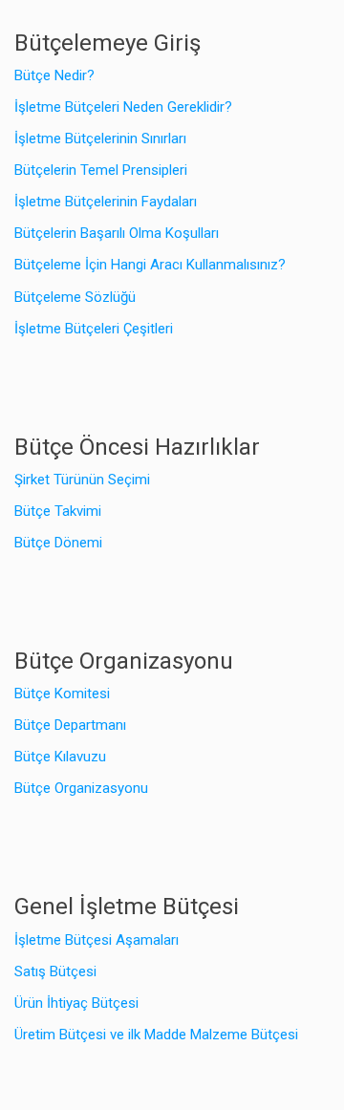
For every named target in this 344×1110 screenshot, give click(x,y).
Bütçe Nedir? (54, 75)
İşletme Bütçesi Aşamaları (96, 940)
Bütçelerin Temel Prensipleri (100, 170)
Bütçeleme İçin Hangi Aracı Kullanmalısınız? (150, 264)
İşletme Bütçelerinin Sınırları (100, 138)
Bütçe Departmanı (70, 725)
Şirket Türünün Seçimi (82, 479)
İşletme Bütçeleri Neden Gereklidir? (123, 107)
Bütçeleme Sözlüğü (75, 297)
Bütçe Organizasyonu (81, 788)
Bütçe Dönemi (58, 542)
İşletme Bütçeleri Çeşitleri (93, 328)
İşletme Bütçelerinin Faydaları (105, 201)
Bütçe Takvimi (57, 511)
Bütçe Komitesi (62, 693)
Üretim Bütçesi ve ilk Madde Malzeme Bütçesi (156, 1034)
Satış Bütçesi (55, 971)
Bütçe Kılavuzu (60, 756)
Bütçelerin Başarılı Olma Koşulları (116, 233)
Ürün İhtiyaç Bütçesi (76, 1003)
